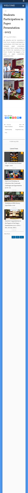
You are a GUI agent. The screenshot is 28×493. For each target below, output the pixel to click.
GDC (6, 10)
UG (13, 237)
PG (17, 237)
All (22, 237)
